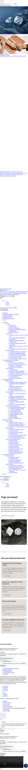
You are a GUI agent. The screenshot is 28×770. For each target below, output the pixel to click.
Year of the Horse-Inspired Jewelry (17, 358)
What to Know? (10, 361)
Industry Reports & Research (16, 463)
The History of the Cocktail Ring (17, 354)
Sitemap (5, 701)
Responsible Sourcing (14, 457)
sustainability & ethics (20, 291)
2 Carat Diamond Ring (15, 411)
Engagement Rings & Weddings (17, 329)
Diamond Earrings (13, 446)
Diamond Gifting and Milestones (17, 424)
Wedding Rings (13, 415)
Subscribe (3, 665)
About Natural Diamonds (15, 436)
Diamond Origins (13, 458)
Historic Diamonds (14, 332)
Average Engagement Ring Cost (17, 390)
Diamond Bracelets (14, 442)
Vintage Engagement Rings (16, 414)
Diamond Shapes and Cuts (15, 389)
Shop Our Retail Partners (15, 418)
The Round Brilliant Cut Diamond (17, 351)
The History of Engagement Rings (17, 399)
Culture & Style (13, 326)
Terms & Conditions (8, 725)
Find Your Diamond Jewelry (13, 439)
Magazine (5, 313)
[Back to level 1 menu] (16, 308)
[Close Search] (2, 1)
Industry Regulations (14, 461)
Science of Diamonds (14, 328)
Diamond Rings (13, 417)
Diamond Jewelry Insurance (16, 432)
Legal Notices (6, 705)
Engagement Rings (7, 315)
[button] (4, 300)
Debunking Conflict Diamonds (16, 467)
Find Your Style (10, 350)
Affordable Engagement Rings (16, 408)
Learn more (7, 576)
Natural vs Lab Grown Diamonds (17, 364)
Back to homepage (9, 515)
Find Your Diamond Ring (12, 406)
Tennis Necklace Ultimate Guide (17, 356)
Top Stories (9, 333)
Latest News (12, 325)
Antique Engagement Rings (16, 451)
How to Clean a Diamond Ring (17, 404)
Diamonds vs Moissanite (15, 365)
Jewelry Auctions (13, 431)
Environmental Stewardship (16, 465)
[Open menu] (13, 296)
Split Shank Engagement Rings (17, 353)
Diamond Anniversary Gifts (16, 449)
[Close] (10, 296)
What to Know (10, 381)
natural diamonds (15, 294)
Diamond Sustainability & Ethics (17, 407)
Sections (8, 324)
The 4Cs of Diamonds (14, 388)
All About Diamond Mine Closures (18, 349)
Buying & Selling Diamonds (16, 425)
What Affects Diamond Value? (16, 372)
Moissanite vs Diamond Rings (16, 396)
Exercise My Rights (8, 706)
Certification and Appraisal (15, 386)
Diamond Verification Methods (16, 371)
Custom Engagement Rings (16, 413)
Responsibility (12, 331)
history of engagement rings (15, 293)
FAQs (4, 320)
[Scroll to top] (3, 715)
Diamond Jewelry (7, 317)
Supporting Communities (15, 378)
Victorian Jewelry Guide (15, 357)
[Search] (16, 4)
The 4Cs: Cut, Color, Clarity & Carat (18, 426)
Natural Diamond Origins (15, 375)
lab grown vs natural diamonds (7, 291)
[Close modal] (26, 767)
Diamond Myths (13, 369)
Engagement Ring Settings (15, 397)
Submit (2, 730)
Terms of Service (15, 663)
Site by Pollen (6, 711)
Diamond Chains (13, 443)
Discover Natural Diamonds (16, 363)
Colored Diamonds (14, 376)
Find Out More (10, 368)
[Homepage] (4, 310)
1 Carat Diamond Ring (15, 410)
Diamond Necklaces (14, 447)
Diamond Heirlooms (14, 450)
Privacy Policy (6, 704)
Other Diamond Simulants (15, 367)
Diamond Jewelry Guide (15, 422)
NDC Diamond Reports (15, 468)
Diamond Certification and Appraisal (18, 374)
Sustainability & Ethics (8, 318)
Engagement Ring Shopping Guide (18, 382)
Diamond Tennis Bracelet (15, 445)
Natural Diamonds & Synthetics (11, 314)
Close (2, 755)
